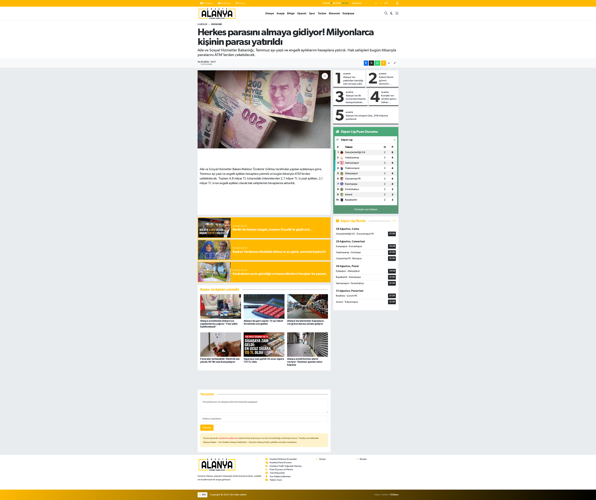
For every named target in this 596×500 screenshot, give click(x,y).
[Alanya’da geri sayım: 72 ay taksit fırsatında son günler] (264, 306)
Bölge (291, 13)
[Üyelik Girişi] (395, 3)
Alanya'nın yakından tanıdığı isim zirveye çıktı (353, 80)
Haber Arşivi (276, 480)
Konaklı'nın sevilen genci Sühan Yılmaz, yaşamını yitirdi (388, 99)
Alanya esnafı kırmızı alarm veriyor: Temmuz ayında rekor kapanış (305, 362)
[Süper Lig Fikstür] (394, 221)
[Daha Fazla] (383, 63)
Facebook (225, 3)
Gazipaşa (348, 13)
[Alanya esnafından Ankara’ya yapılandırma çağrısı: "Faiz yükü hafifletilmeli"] (220, 306)
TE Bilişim (393, 494)
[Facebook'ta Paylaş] (366, 63)
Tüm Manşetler (277, 473)
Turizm (322, 13)
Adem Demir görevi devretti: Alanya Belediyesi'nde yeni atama (388, 81)
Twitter (241, 3)
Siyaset (301, 13)
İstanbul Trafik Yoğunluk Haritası (286, 466)
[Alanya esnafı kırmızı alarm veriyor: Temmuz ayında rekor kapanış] (307, 344)
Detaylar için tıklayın (365, 209)
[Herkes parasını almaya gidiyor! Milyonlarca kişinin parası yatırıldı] (264, 109)
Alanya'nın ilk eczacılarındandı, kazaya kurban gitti (356, 99)
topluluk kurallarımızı (228, 438)
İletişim (363, 459)
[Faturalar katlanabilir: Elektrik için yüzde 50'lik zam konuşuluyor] (220, 344)
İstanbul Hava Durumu (281, 462)
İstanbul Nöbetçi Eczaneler (283, 459)
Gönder (207, 427)
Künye (322, 459)
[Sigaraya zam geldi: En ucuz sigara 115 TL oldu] (264, 344)
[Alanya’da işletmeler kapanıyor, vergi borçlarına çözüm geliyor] (307, 306)
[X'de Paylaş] (371, 63)
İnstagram (208, 3)
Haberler (202, 24)
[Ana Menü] (396, 13)
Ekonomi (334, 13)
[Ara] (386, 13)
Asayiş (280, 13)
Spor (312, 13)
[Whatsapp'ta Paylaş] (377, 63)
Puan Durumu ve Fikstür (281, 469)
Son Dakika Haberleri (280, 476)
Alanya (269, 13)
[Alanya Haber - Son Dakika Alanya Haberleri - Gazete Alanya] (217, 13)
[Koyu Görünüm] (391, 13)
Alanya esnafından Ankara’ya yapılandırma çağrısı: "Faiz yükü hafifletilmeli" (218, 324)
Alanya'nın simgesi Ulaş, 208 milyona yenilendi (367, 117)
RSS (204, 494)
